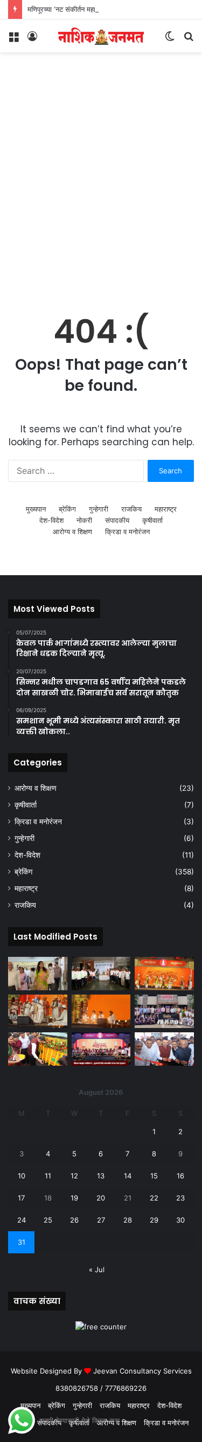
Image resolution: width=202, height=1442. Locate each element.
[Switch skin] (169, 39)
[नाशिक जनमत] (101, 36)
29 (154, 1220)
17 (21, 1197)
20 (100, 1197)
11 (48, 1175)
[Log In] (32, 39)
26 (74, 1220)
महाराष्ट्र (166, 509)
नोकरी (84, 520)
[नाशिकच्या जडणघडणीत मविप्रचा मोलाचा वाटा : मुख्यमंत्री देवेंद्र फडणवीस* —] (164, 1049)
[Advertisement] (101, 192)
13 (101, 1175)
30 (180, 1220)
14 (127, 1175)
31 (21, 1242)
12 (74, 1175)
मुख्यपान (36, 509)
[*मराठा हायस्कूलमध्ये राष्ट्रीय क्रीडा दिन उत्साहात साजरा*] (164, 1011)
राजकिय (131, 509)
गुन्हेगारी (98, 509)
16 (180, 1175)
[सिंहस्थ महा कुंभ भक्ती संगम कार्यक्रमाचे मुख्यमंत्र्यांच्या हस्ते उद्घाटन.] (101, 1049)
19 (74, 1197)
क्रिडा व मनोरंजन (127, 531)
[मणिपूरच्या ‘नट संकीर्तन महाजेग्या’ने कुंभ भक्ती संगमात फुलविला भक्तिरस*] (164, 973)
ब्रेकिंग (67, 509)
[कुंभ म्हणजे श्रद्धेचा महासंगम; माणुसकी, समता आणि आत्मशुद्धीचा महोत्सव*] (37, 1011)
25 (48, 1220)
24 (21, 1220)
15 (154, 1175)
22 (154, 1197)
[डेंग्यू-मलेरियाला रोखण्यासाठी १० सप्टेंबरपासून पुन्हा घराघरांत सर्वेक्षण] (37, 973)
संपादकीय (117, 520)
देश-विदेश (51, 520)
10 (21, 1175)
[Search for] (188, 39)
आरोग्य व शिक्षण (72, 531)
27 (101, 1220)
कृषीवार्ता (152, 520)
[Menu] (13, 39)
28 (127, 1220)
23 (180, 1197)
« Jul (97, 1269)
